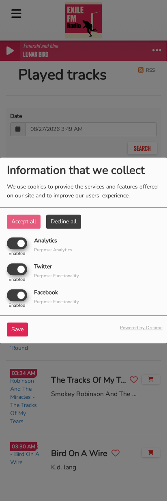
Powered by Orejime (141, 328)
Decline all (64, 221)
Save (17, 330)
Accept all (23, 221)
